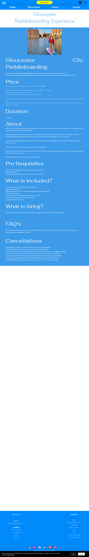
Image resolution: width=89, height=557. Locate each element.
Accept (81, 554)
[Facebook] (83, 2)
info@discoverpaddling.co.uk (16, 523)
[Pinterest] (55, 547)
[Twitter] (39, 547)
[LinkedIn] (44, 547)
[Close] (87, 554)
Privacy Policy (10, 555)
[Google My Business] (60, 547)
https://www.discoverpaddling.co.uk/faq (18, 232)
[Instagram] (85, 2)
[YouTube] (50, 547)
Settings (73, 554)
